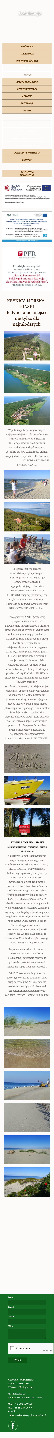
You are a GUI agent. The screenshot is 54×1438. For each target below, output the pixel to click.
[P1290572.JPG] (27, 1150)
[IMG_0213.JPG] (27, 410)
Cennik (27, 74)
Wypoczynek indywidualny (27, 138)
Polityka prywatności (27, 152)
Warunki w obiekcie (27, 60)
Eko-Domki (27, 131)
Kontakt (27, 159)
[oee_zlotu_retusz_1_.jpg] (27, 378)
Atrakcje (27, 96)
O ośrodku (27, 46)
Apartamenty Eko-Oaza (27, 145)
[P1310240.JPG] (27, 549)
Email (11, 1307)
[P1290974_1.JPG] (27, 822)
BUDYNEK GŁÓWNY (27, 117)
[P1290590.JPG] (27, 1053)
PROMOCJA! (27, 67)
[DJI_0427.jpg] (27, 517)
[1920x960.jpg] (27, 346)
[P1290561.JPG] (27, 1117)
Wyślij (18, 1360)
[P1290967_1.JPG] (27, 790)
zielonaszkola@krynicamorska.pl (27, 1415)
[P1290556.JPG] (27, 1182)
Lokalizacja (27, 53)
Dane (10, 1297)
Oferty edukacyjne (27, 82)
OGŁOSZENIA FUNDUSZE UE (27, 174)
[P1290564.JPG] (27, 1021)
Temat (11, 1316)
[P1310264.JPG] (27, 484)
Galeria (27, 110)
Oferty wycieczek (27, 89)
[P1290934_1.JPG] (27, 758)
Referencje (27, 103)
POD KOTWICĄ (27, 124)
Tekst (10, 1326)
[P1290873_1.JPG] (27, 1085)
